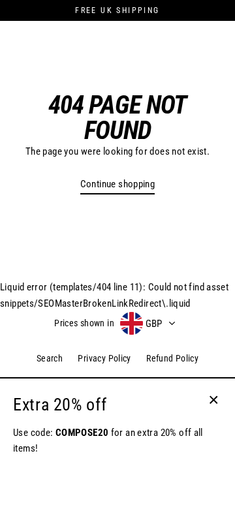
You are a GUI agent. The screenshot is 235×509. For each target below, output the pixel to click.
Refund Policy (172, 358)
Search (50, 358)
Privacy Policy (104, 358)
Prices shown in (84, 323)
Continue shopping (117, 184)
